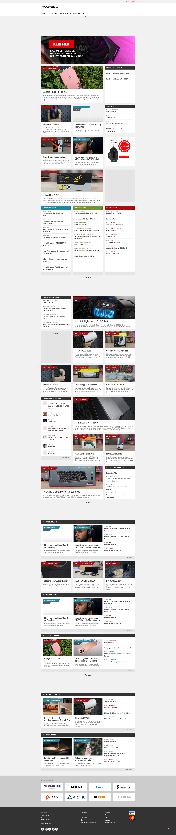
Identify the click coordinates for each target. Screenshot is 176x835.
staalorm (54, 402)
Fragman (54, 419)
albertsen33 (54, 444)
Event (106, 817)
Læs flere (66, 273)
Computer (84, 817)
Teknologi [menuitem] (76, 13)
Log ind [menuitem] (133, 1)
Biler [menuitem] (62, 13)
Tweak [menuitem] (84, 13)
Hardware (84, 812)
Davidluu (54, 435)
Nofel (52, 451)
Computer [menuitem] (46, 13)
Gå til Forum (65, 458)
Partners (107, 815)
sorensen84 (54, 413)
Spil (82, 820)
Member (107, 820)
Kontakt (107, 812)
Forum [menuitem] (127, 1)
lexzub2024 (53, 426)
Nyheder (83, 815)
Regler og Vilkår (110, 822)
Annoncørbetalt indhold (88, 822)
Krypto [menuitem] (68, 13)
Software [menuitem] (54, 13)
